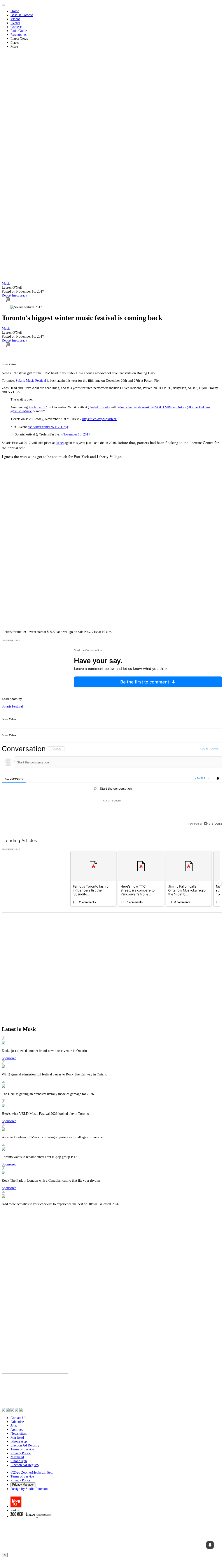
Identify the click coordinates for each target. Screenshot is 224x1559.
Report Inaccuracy (14, 295)
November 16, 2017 (76, 434)
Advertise (17, 1422)
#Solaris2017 (38, 407)
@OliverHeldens (198, 407)
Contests (16, 27)
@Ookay (179, 407)
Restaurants (18, 34)
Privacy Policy (20, 1453)
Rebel (60, 443)
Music (6, 283)
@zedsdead (125, 407)
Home (14, 11)
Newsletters (18, 1433)
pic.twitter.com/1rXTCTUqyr (48, 427)
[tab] (14, 778)
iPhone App (18, 1441)
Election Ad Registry (24, 1445)
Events (15, 23)
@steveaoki (142, 407)
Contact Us (18, 1418)
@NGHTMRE (161, 407)
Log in (204, 748)
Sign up (214, 748)
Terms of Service (22, 1449)
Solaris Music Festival (31, 380)
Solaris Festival (12, 706)
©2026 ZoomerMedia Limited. (31, 1472)
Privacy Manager (23, 1484)
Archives (16, 1429)
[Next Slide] (219, 883)
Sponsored (9, 1058)
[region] (112, 786)
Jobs (13, 1425)
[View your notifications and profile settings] (218, 778)
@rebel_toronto (99, 407)
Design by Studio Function (29, 1489)
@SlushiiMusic (21, 411)
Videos (15, 19)
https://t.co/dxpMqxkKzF (99, 419)
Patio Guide (18, 31)
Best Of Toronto (21, 15)
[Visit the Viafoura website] (213, 823)
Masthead (17, 1437)
